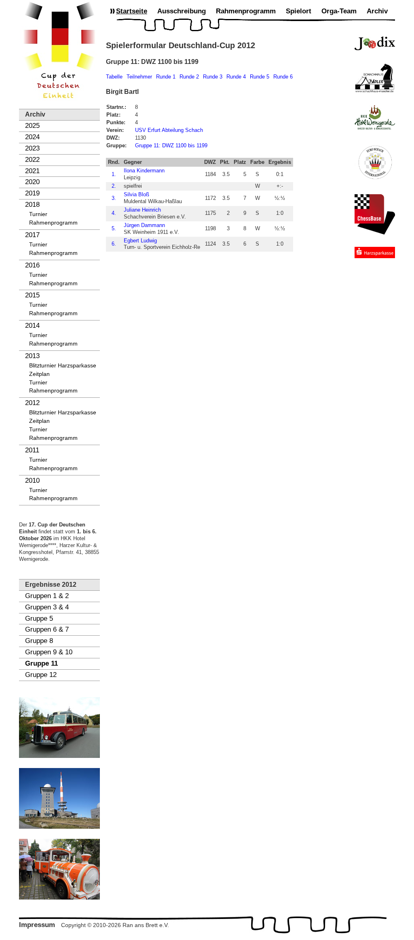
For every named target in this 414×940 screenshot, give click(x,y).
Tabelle (114, 77)
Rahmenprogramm (53, 223)
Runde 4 (236, 77)
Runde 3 (212, 77)
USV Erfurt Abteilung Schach (169, 130)
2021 (32, 171)
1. (114, 174)
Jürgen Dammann (144, 225)
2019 (32, 193)
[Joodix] (375, 43)
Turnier (38, 214)
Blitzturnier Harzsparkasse (62, 366)
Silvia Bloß (136, 194)
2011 (32, 450)
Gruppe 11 (41, 663)
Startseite (131, 11)
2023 (32, 148)
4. (114, 213)
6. (114, 244)
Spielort (298, 11)
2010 (32, 480)
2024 (32, 137)
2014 (32, 325)
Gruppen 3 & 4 (47, 607)
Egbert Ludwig (140, 241)
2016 (32, 265)
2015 (32, 295)
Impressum (37, 925)
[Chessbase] (375, 214)
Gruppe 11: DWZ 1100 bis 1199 (171, 145)
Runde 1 (165, 77)
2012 (32, 403)
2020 (32, 182)
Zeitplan (39, 374)
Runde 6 (283, 77)
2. (114, 186)
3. (114, 198)
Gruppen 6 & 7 (47, 629)
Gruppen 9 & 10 (48, 652)
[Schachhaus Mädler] (375, 77)
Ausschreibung (181, 11)
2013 (32, 356)
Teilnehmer (139, 77)
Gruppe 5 (39, 618)
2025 (32, 125)
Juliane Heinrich (142, 210)
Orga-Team (339, 11)
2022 (32, 159)
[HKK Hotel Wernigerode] (375, 117)
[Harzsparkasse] (375, 252)
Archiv (377, 11)
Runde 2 (189, 77)
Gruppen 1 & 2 (47, 596)
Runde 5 (259, 77)
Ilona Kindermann (144, 171)
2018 (32, 204)
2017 (32, 235)
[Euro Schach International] (375, 162)
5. (114, 228)
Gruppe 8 (39, 641)
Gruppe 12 (41, 675)
